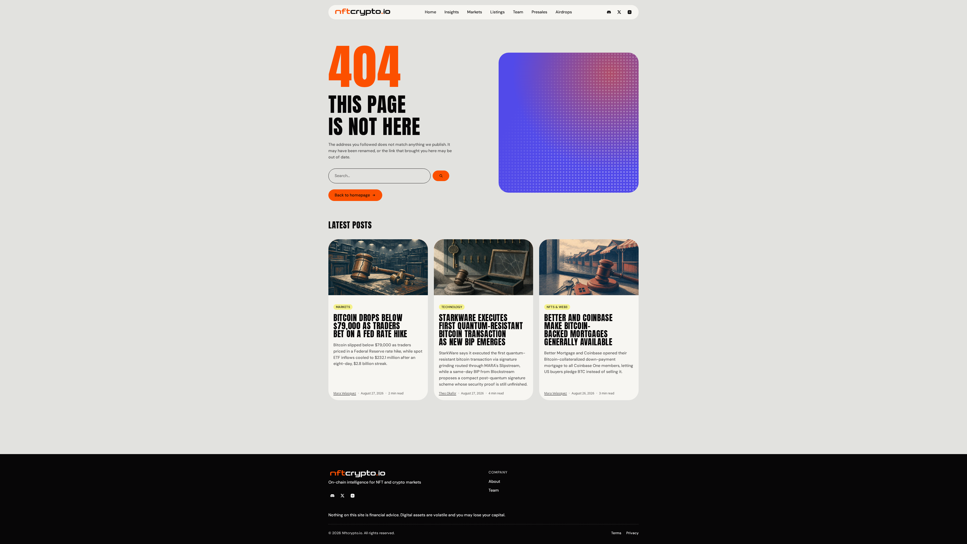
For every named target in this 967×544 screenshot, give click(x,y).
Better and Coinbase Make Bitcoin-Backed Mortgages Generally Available (578, 330)
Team (518, 12)
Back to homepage (352, 195)
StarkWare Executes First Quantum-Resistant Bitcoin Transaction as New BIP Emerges (481, 330)
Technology (451, 307)
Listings (497, 12)
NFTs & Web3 (557, 307)
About (494, 481)
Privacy (632, 533)
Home (430, 12)
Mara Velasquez (344, 393)
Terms (616, 533)
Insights (451, 12)
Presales (539, 12)
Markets (474, 12)
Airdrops (564, 12)
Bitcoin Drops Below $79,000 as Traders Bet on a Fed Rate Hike (370, 326)
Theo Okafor (447, 393)
